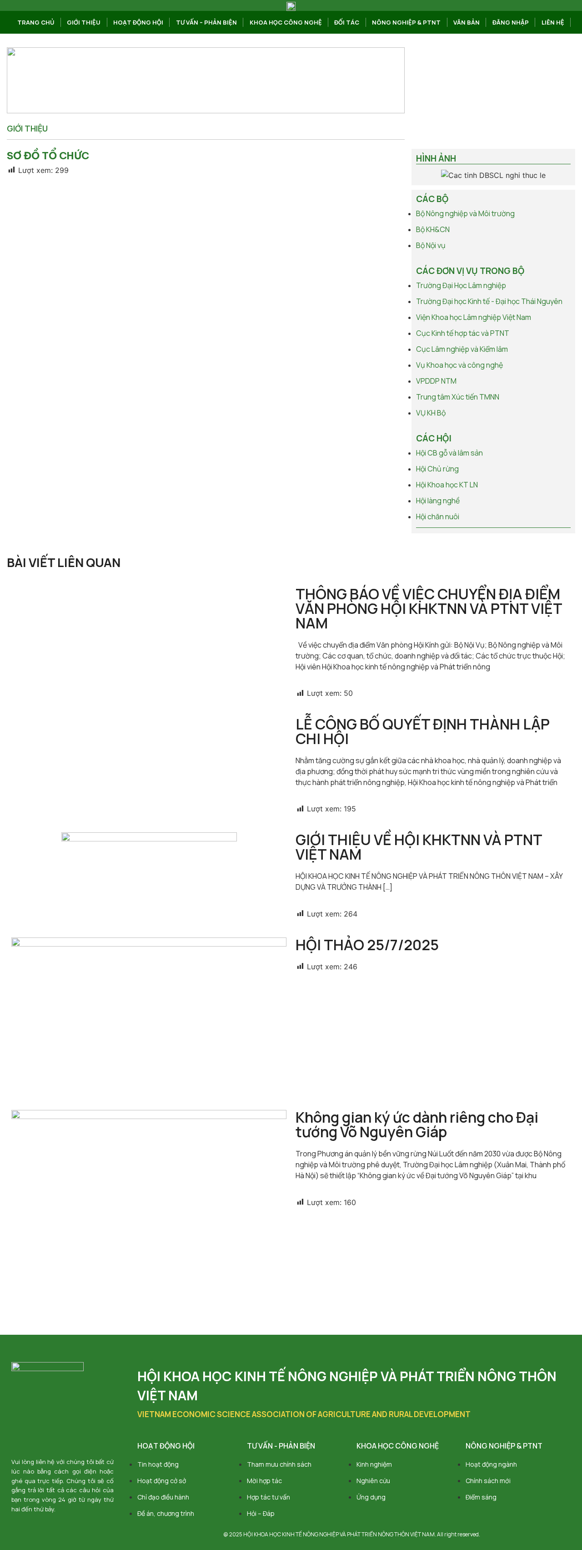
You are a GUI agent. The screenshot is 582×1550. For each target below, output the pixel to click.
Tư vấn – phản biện (206, 22)
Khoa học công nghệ (286, 22)
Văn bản (466, 22)
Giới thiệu (83, 22)
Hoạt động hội (138, 22)
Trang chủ (35, 22)
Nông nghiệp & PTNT (406, 22)
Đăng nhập (510, 22)
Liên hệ (553, 22)
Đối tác (346, 22)
